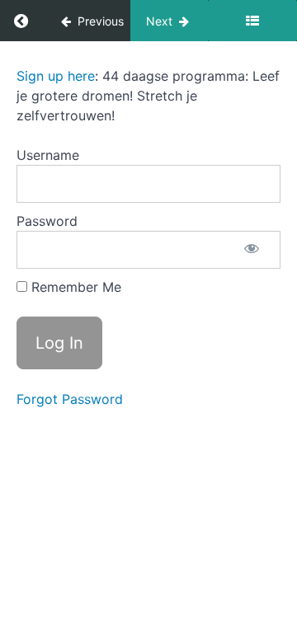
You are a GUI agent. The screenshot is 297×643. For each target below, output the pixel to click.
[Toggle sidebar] (252, 20)
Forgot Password (69, 399)
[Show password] (251, 250)
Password (47, 221)
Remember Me (74, 287)
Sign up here (55, 76)
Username (47, 155)
